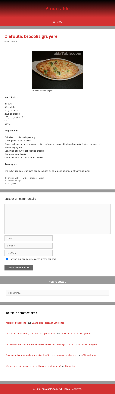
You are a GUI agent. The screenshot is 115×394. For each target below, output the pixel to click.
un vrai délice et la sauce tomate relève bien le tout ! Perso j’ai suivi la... (40, 344)
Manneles (70, 366)
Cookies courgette (88, 344)
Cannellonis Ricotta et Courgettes (48, 322)
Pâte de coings (14, 181)
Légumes (43, 178)
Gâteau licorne (89, 355)
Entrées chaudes (30, 178)
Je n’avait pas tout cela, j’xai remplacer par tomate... (31, 333)
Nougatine (12, 183)
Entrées (18, 178)
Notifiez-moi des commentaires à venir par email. (33, 259)
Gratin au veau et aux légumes (76, 333)
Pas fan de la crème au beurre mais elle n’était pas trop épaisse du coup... (42, 355)
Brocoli (11, 178)
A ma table (58, 8)
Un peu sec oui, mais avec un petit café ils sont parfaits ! (33, 366)
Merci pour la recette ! (16, 322)
